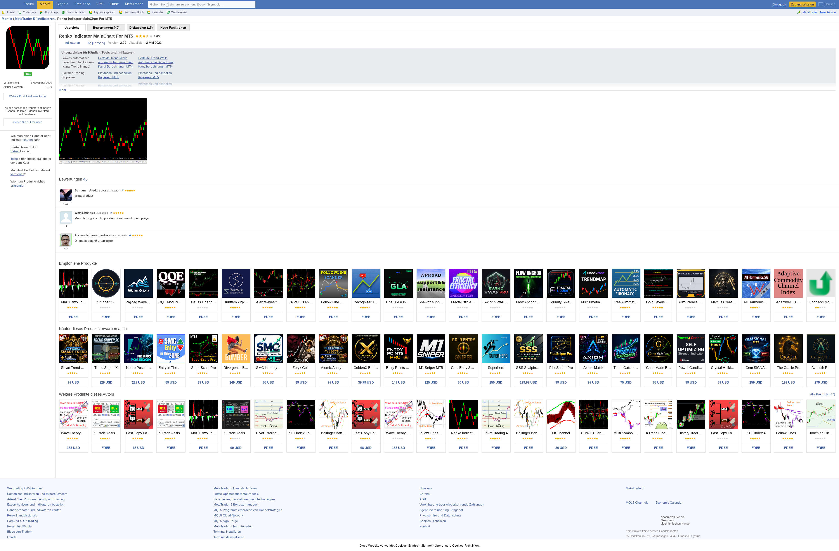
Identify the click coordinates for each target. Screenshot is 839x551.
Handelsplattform (235, 488)
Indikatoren (72, 42)
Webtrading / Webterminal (25, 488)
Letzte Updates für (236, 493)
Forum (29, 4)
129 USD (106, 382)
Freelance (82, 4)
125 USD (431, 382)
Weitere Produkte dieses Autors (27, 96)
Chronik (425, 493)
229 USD (138, 382)
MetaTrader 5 (635, 488)
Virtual (15, 151)
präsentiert (17, 185)
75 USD (626, 382)
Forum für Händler (20, 526)
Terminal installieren (227, 531)
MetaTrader (134, 4)
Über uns (426, 488)
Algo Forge (51, 12)
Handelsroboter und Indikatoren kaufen (34, 510)
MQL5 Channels (637, 502)
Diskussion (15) (141, 27)
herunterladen (233, 526)
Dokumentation (75, 12)
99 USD (73, 382)
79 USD (203, 382)
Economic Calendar (669, 502)
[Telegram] (635, 520)
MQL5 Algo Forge (225, 521)
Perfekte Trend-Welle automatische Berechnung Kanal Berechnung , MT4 (116, 62)
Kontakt (425, 526)
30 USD (463, 382)
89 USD (171, 382)
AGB (423, 499)
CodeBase (29, 12)
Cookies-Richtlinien (433, 521)
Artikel (11, 12)
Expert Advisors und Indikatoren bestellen (35, 504)
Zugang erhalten (802, 4)
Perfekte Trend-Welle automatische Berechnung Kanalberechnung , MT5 (156, 62)
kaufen (28, 139)
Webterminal (179, 12)
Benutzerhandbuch (236, 504)
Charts (11, 537)
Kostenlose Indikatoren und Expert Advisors (37, 493)
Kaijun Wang (96, 43)
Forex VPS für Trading (22, 521)
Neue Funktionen (173, 27)
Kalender (157, 12)
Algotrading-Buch (104, 12)
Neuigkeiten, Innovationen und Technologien (244, 499)
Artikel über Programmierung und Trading (36, 499)
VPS (100, 4)
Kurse (114, 4)
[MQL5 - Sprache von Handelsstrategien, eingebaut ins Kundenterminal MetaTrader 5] (10, 4)
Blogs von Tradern (20, 531)
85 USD (658, 382)
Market (45, 4)
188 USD (73, 448)
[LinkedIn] (656, 520)
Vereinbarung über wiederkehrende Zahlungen (452, 504)
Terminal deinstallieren (228, 537)
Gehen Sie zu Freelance (27, 122)
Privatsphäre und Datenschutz (440, 515)
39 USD (301, 382)
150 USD (496, 382)
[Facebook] (628, 520)
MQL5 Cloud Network (228, 515)
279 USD (821, 382)
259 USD (756, 382)
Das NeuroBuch (134, 12)
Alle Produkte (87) (822, 394)
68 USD (138, 448)
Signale (62, 4)
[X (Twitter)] (642, 520)
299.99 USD (528, 382)
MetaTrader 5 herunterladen (820, 12)
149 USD (236, 382)
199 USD (788, 382)
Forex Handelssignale (22, 515)
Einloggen (779, 4)
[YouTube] (649, 520)
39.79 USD (366, 382)
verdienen (17, 174)
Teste (14, 158)
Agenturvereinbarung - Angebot (441, 510)
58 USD (268, 382)
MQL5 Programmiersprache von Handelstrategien (248, 510)
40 (85, 179)
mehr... (64, 90)
